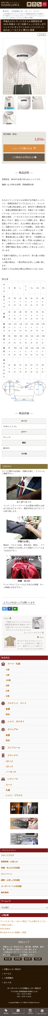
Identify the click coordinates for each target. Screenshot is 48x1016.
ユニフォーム (14, 747)
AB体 (8, 680)
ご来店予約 (30, 1013)
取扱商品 (6, 1013)
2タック (9, 761)
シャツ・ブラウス (14, 795)
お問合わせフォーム (18, 1013)
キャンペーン (6, 874)
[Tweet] (4, 609)
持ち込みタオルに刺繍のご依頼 (13, 932)
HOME (7, 11)
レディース (13, 779)
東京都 (8, 959)
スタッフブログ (7, 855)
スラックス (13, 755)
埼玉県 (38, 959)
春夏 (8, 709)
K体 (8, 696)
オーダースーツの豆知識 (11, 886)
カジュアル (13, 729)
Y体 (7, 669)
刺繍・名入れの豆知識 (10, 868)
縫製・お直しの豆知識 (10, 880)
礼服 (8, 790)
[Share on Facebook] (9, 609)
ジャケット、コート (17, 703)
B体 (7, 685)
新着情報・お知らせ (9, 862)
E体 (7, 691)
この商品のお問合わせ (23, 157)
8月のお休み (5, 929)
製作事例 (5, 892)
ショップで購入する (22, 148)
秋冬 (8, 714)
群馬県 (18, 959)
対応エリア (15, 955)
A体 (7, 675)
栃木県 (28, 959)
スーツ (9, 785)
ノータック (11, 772)
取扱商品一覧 (18, 11)
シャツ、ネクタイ (33, 11)
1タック (9, 766)
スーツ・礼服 (14, 664)
